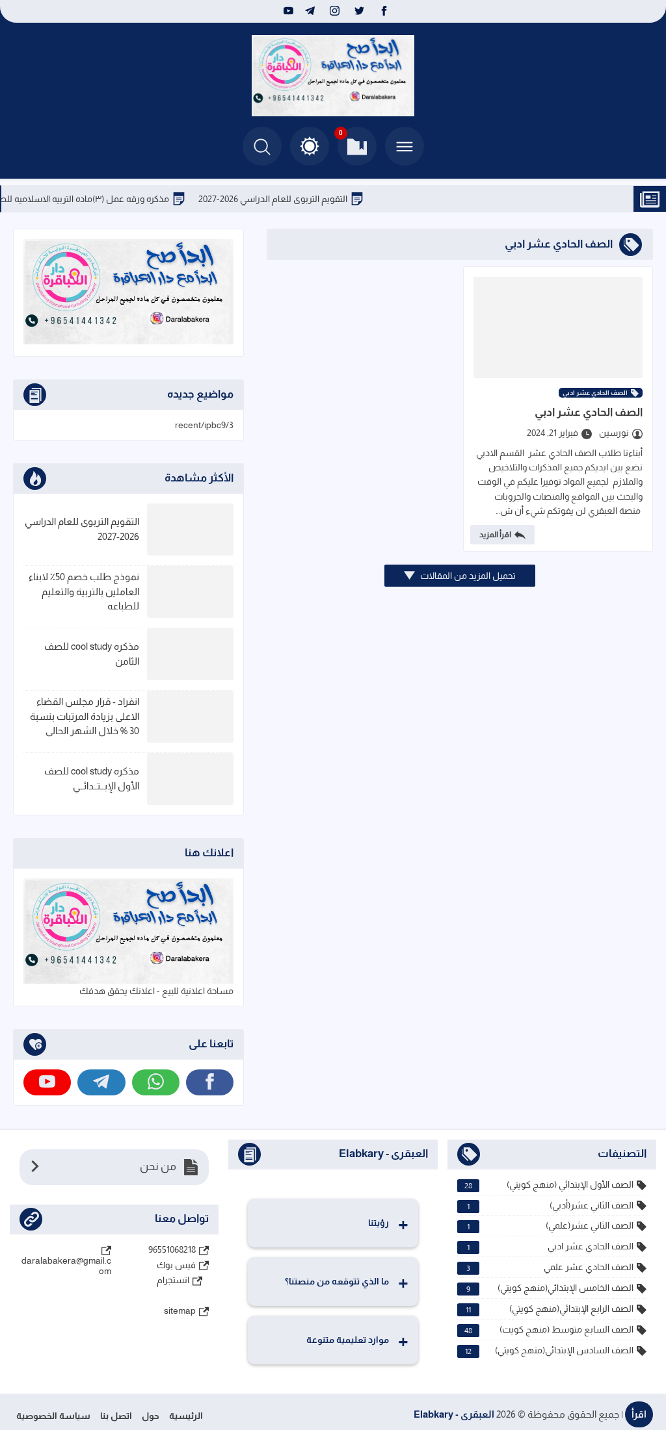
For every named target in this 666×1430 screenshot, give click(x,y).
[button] (309, 146)
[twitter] (359, 11)
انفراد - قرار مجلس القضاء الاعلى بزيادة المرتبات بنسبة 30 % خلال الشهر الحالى (84, 716)
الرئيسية (186, 1416)
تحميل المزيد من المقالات (467, 575)
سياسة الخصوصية (53, 1416)
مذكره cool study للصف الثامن (91, 654)
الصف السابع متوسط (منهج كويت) (548, 1329)
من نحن (158, 1166)
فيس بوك (176, 1265)
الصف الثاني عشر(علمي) (550, 1225)
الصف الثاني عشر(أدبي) (550, 1205)
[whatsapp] (156, 1082)
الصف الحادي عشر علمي (549, 1267)
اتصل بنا (116, 1416)
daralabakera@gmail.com (66, 1265)
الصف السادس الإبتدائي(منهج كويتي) (549, 1350)
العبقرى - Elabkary (454, 1414)
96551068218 (172, 1249)
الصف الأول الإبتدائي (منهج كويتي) (548, 1184)
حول (150, 1416)
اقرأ (639, 1414)
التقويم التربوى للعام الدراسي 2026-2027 (301, 199)
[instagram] (334, 11)
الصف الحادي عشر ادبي (595, 392)
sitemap (180, 1310)
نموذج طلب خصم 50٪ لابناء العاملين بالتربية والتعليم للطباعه (84, 591)
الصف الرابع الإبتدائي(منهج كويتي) (549, 1308)
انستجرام (173, 1280)
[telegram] (310, 11)
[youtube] (286, 11)
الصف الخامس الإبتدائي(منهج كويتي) (549, 1288)
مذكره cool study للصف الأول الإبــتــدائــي (91, 778)
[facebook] (384, 11)
